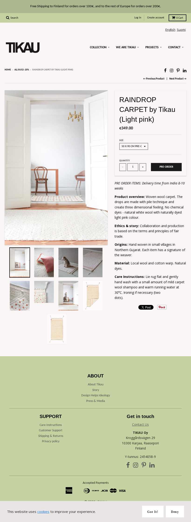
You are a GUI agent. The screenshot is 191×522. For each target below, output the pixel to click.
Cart (179, 18)
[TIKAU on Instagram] (171, 70)
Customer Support (50, 430)
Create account (155, 17)
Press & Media (95, 401)
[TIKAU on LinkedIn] (184, 70)
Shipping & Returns (50, 436)
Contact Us (140, 424)
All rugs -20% (21, 70)
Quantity (124, 160)
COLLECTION (98, 47)
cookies (43, 511)
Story (95, 390)
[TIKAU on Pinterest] (178, 70)
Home (8, 70)
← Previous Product (153, 79)
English (170, 30)
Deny (175, 512)
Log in (137, 17)
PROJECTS (152, 47)
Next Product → (177, 79)
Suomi (181, 30)
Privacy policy (50, 441)
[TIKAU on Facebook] (165, 70)
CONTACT (174, 47)
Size (121, 140)
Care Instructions (51, 425)
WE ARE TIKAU (126, 47)
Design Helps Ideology (95, 395)
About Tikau (95, 384)
